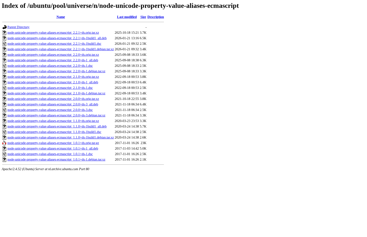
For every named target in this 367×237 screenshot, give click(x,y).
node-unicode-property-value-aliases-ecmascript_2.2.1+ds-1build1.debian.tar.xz (60, 49)
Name (60, 17)
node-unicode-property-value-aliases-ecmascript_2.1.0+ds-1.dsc (50, 88)
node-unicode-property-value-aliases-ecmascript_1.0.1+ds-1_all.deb (52, 148)
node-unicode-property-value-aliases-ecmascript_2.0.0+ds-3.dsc (50, 110)
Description (155, 17)
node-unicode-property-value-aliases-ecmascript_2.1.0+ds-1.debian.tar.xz (56, 93)
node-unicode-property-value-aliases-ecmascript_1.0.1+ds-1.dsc (50, 154)
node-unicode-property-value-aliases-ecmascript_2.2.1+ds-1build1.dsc (54, 43)
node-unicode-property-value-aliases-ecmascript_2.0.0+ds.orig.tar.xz (53, 99)
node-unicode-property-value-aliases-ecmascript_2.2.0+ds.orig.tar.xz (53, 54)
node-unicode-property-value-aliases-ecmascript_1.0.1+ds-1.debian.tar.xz (56, 159)
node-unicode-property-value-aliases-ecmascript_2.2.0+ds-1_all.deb (52, 60)
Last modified (127, 17)
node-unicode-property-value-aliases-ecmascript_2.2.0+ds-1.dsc (50, 65)
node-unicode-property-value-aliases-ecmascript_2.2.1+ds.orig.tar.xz (53, 32)
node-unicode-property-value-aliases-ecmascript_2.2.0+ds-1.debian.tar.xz (56, 71)
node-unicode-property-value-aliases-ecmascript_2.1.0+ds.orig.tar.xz (53, 77)
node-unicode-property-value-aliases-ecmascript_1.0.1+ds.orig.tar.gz (53, 143)
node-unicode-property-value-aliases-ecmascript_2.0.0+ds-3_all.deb (52, 104)
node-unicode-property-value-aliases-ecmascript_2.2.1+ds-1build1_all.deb (57, 38)
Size (143, 17)
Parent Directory (18, 27)
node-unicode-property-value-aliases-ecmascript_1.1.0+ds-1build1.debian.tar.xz (60, 137)
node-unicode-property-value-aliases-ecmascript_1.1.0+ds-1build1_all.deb (57, 126)
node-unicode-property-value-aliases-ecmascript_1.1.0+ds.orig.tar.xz (53, 121)
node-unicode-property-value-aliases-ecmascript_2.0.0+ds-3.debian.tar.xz (56, 115)
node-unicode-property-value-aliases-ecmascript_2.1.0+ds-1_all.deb (52, 82)
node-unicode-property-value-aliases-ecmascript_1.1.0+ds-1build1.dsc (54, 132)
